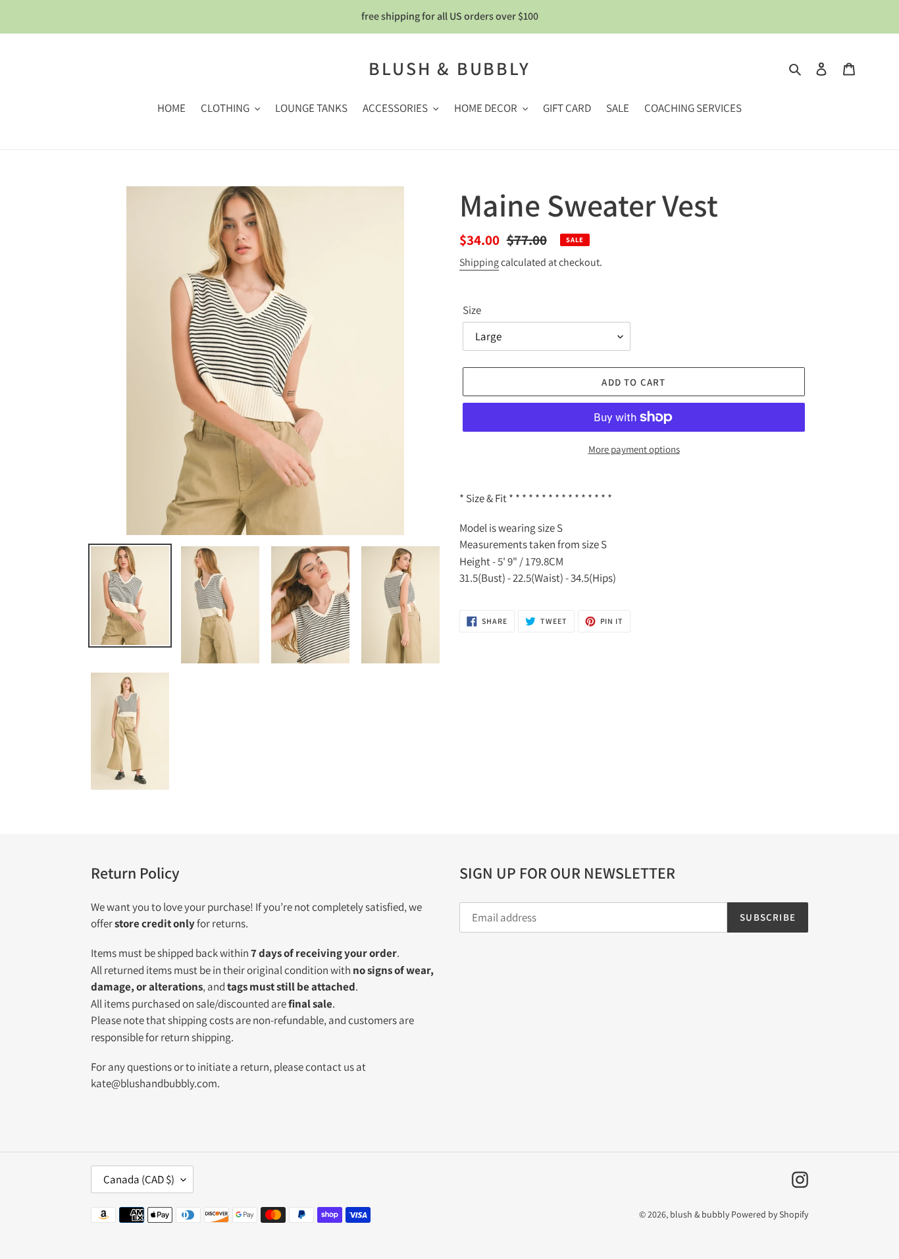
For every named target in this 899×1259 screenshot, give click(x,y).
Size (472, 310)
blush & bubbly (449, 68)
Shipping (479, 262)
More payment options (634, 449)
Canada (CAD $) (138, 1179)
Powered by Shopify (769, 1214)
